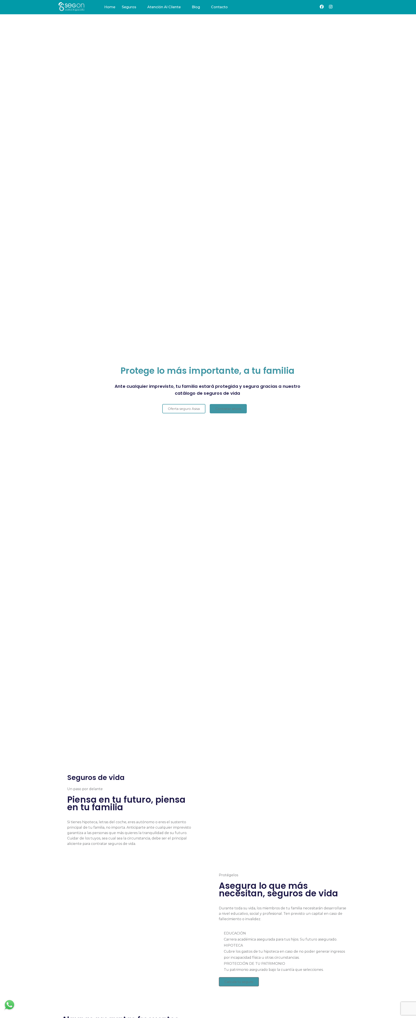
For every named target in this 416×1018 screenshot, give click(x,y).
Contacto (219, 7)
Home (109, 7)
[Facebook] (321, 6)
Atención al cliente (164, 7)
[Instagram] (330, 6)
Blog (196, 7)
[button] (183, 408)
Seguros (129, 7)
